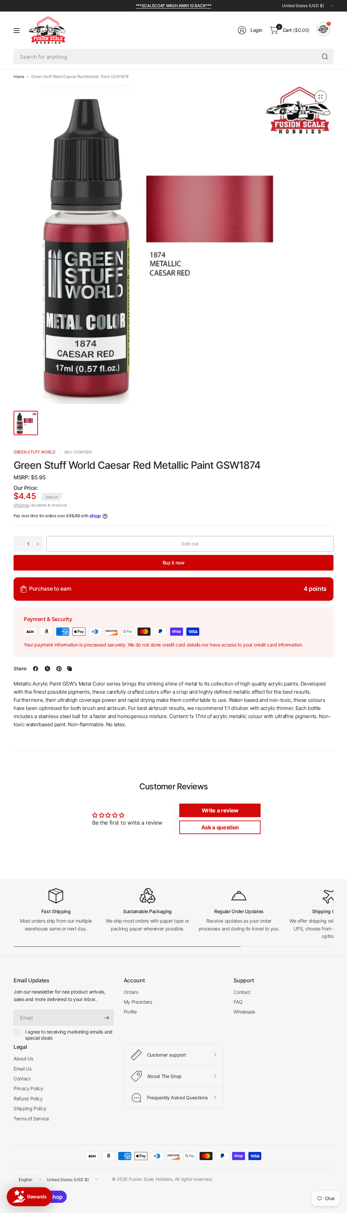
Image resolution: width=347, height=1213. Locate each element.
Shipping (21, 505)
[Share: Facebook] (35, 668)
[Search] (325, 56)
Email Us (22, 1069)
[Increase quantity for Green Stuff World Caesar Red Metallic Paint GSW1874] (38, 544)
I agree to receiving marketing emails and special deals (69, 1035)
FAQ (237, 1002)
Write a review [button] (220, 810)
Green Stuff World (35, 452)
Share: (20, 668)
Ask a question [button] (220, 827)
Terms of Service (31, 1118)
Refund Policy (28, 1098)
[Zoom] (320, 97)
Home (19, 77)
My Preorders (138, 1002)
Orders (131, 992)
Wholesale (244, 1012)
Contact (241, 992)
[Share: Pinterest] (59, 668)
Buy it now (174, 562)
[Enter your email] (107, 1017)
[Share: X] (47, 668)
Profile (130, 1012)
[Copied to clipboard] (69, 668)
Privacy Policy (28, 1088)
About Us (23, 1058)
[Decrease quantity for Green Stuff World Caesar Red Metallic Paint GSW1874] (19, 544)
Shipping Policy (30, 1108)
